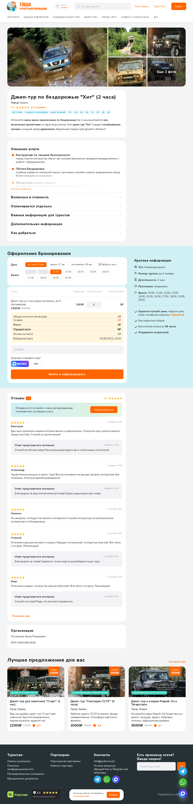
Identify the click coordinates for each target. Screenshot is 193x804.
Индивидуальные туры (66, 17)
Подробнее (177, 314)
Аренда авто (109, 17)
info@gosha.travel (104, 761)
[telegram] (182, 771)
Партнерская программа (65, 761)
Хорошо (113, 794)
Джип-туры (90, 17)
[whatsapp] (182, 782)
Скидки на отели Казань (135, 17)
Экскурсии (13, 17)
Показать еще (21, 616)
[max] (116, 779)
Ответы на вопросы (18, 761)
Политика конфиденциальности (20, 767)
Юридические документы (22, 778)
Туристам (159, 6)
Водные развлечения (36, 17)
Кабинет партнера (62, 765)
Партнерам (142, 6)
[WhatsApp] (107, 779)
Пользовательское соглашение (25, 773)
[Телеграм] (97, 779)
